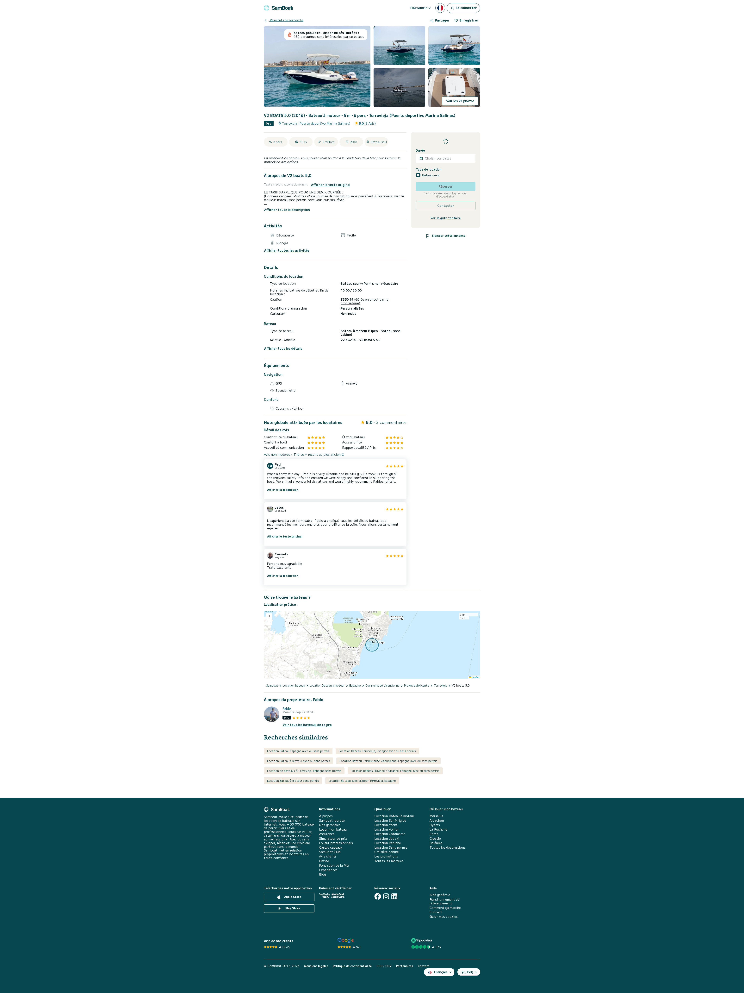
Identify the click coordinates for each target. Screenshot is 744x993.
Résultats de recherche (286, 20)
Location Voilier (386, 829)
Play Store (292, 908)
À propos (326, 816)
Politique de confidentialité (352, 966)
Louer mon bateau (333, 829)
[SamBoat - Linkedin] (394, 896)
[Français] (440, 8)
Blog (322, 874)
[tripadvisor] (422, 940)
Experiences (328, 870)
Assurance (327, 834)
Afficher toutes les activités (286, 250)
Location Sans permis (390, 847)
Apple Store (292, 897)
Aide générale (440, 895)
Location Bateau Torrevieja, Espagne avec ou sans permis (377, 751)
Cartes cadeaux (330, 847)
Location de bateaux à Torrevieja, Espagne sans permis (304, 771)
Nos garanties (329, 825)
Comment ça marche (445, 907)
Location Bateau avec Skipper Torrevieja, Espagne (362, 780)
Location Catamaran (390, 834)
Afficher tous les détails (283, 348)
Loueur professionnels (336, 843)
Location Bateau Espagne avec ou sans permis (298, 751)
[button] (269, 616)
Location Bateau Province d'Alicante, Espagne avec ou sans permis (395, 771)
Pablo (286, 708)
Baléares (436, 843)
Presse (324, 861)
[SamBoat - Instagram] (386, 896)
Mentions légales (316, 966)
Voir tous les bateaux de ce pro (307, 725)
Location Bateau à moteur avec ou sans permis (298, 761)
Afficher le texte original (330, 185)
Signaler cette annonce (448, 235)
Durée (420, 150)
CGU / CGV (383, 966)
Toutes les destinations (447, 847)
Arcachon (437, 820)
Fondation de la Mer (334, 865)
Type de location (429, 169)
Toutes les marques (388, 861)
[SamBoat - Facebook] (377, 896)
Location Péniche (387, 843)
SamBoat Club (330, 852)
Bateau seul (431, 175)
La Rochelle (438, 829)
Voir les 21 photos (460, 100)
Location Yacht (386, 825)
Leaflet (475, 677)
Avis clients (328, 856)
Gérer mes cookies (444, 916)
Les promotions (386, 856)
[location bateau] (278, 8)
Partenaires (404, 966)
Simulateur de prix (333, 838)
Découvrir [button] (418, 7)
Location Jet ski (386, 838)
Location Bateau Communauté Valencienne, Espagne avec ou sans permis (388, 761)
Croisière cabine (386, 852)
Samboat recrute (332, 820)
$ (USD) (467, 972)
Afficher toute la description (287, 209)
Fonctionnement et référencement (444, 901)
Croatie (435, 838)
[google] (346, 940)
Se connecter (466, 7)
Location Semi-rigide (390, 820)
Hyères (435, 825)
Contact (436, 912)
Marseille (436, 816)
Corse (434, 834)
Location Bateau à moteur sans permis (293, 780)
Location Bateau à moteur (394, 816)
